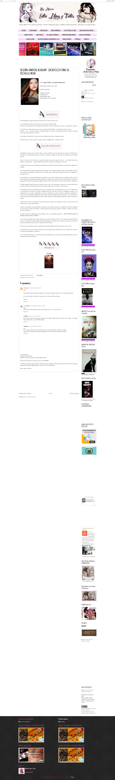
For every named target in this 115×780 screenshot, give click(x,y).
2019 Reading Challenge (89, 497)
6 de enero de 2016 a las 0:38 (34, 326)
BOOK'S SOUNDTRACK (55, 30)
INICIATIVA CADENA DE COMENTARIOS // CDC (48, 39)
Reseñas (26, 277)
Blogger (72, 777)
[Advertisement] (49, 382)
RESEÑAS (24, 30)
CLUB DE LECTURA (30, 39)
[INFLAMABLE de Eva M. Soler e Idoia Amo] (95, 55)
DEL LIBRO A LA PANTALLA (52, 35)
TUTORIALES (77, 39)
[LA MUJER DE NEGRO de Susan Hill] (67, 55)
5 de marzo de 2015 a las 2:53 (34, 316)
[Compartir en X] (39, 275)
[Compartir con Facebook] (41, 275)
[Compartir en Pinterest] (42, 275)
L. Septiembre (27, 306)
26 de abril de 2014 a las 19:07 (34, 288)
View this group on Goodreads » (89, 556)
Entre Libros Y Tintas (31, 768)
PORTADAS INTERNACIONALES (69, 35)
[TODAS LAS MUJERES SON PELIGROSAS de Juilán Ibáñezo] (40, 55)
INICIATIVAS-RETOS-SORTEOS (86, 30)
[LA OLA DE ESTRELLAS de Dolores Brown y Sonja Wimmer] (26, 55)
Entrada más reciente (25, 393)
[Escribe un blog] (38, 275)
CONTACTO (86, 39)
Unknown (26, 288)
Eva (86, 499)
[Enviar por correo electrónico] (37, 275)
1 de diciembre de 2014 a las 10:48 (38, 306)
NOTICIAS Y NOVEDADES (85, 35)
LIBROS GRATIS (39, 35)
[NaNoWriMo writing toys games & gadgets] (88, 245)
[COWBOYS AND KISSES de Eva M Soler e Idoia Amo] (54, 55)
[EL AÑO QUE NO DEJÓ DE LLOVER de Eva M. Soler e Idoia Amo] (81, 55)
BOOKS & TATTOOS (28, 35)
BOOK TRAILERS (44, 30)
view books (94, 505)
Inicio (50, 393)
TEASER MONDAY (33, 30)
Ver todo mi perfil (29, 772)
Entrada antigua (74, 393)
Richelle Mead (31, 277)
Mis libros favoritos (63, 719)
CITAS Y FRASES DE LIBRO (70, 30)
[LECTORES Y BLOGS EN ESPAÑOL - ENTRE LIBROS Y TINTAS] (85, 533)
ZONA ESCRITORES (67, 39)
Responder (25, 301)
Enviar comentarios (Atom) (30, 397)
